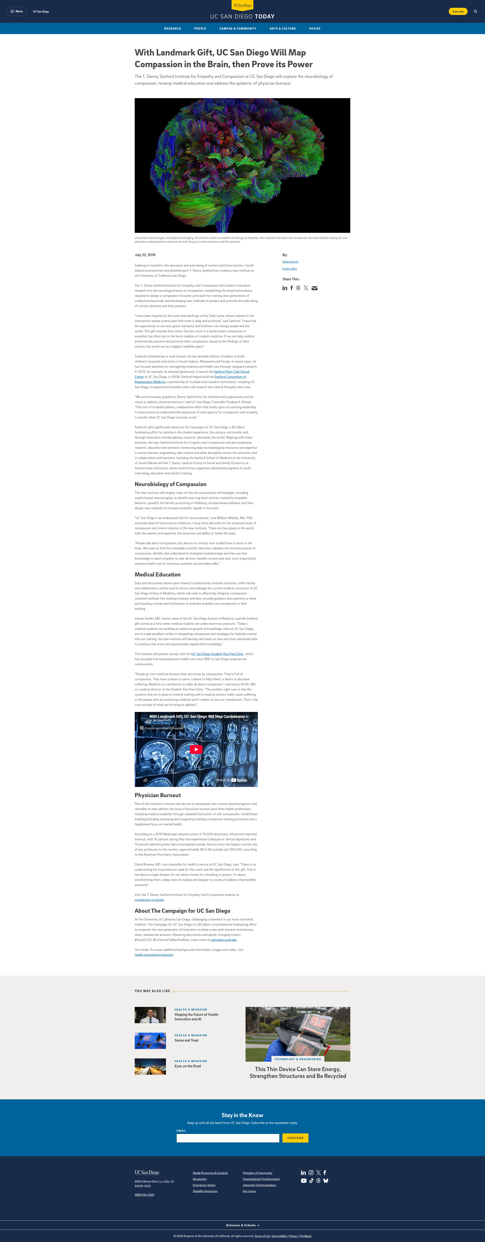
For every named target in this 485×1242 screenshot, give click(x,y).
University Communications (259, 1185)
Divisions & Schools (241, 1225)
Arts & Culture (283, 28)
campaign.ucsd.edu (224, 940)
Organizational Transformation (261, 1179)
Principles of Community (257, 1173)
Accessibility (279, 1236)
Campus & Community (238, 28)
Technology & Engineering (298, 1059)
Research (172, 28)
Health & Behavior (191, 1009)
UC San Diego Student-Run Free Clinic (217, 654)
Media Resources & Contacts (210, 1173)
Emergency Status (204, 1185)
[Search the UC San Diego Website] (475, 11)
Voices (315, 28)
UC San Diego (41, 11)
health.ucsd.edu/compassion (154, 955)
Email (181, 1130)
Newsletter (200, 1179)
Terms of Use (262, 1236)
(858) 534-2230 (144, 1195)
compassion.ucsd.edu (149, 900)
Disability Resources (205, 1191)
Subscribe (458, 11)
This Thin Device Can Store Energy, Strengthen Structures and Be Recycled (298, 1072)
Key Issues (249, 1191)
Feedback (305, 1236)
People (200, 28)
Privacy (293, 1236)
